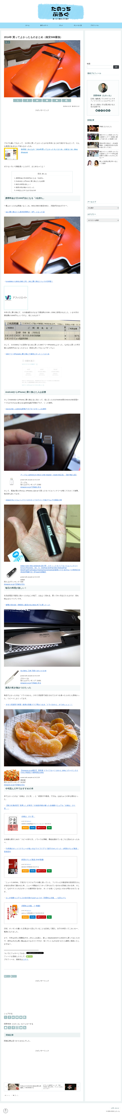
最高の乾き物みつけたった (25, 187)
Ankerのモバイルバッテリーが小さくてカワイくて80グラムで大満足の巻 (34, 500)
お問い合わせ (115, 1108)
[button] (66, 100)
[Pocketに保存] (47, 100)
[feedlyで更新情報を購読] (20, 1027)
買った (8, 976)
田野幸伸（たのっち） (102, 95)
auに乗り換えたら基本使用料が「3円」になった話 (25, 212)
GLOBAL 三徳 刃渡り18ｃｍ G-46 (33, 671)
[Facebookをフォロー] (13, 1027)
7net (49, 827)
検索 (88, 64)
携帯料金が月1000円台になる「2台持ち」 (30, 178)
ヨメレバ (29, 821)
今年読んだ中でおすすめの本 (26, 190)
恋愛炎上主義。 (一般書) (30, 906)
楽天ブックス (41, 827)
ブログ (14, 976)
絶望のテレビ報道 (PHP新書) (32, 860)
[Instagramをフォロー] (17, 1027)
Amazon (25, 827)
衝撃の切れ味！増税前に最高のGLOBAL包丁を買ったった (28, 605)
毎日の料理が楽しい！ (23, 184)
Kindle (33, 827)
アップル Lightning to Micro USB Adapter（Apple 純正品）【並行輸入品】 (48, 475)
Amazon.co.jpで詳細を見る (30, 487)
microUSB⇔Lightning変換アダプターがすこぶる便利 (26, 409)
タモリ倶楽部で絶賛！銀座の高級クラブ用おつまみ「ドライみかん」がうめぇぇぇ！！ (39, 705)
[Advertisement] (42, 125)
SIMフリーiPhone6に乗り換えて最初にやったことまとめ (27, 354)
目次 (39, 174)
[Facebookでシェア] (27, 100)
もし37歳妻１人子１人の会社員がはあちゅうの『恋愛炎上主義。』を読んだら (36, 898)
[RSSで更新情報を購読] (24, 1027)
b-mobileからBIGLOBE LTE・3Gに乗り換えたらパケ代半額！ (29, 281)
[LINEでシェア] (56, 100)
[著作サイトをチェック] (5, 1027)
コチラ (25, 959)
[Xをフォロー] (9, 1027)
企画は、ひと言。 (28, 816)
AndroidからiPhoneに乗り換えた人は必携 (30, 181)
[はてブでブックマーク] (37, 100)
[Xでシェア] (17, 100)
